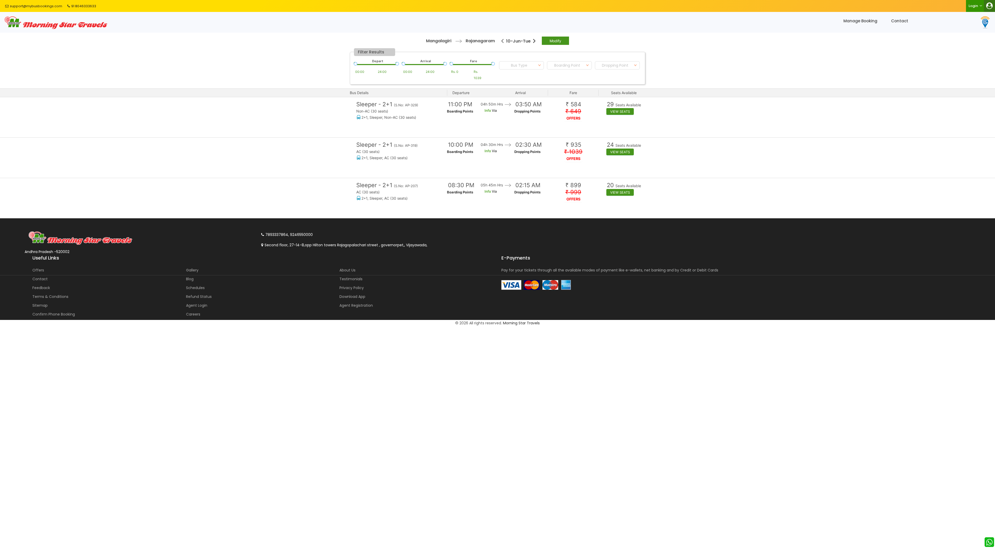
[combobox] (521, 65)
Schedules (195, 287)
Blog (190, 279)
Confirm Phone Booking (53, 314)
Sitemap (40, 305)
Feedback (41, 287)
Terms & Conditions (50, 296)
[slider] (355, 63)
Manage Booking (860, 21)
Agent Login (196, 305)
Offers (38, 270)
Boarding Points (460, 111)
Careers (193, 314)
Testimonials (351, 279)
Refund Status (199, 296)
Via (494, 110)
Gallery (192, 270)
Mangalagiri (438, 41)
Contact (899, 21)
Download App (352, 296)
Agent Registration (356, 305)
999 (573, 192)
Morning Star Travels (521, 323)
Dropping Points (527, 111)
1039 (573, 152)
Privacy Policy (351, 287)
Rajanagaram (480, 41)
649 (573, 111)
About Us (347, 270)
